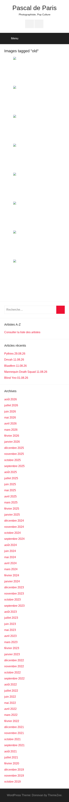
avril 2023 (10, 635)
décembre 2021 (14, 727)
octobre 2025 (12, 460)
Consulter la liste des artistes (22, 332)
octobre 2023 (12, 599)
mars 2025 (11, 502)
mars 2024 (11, 569)
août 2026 (10, 399)
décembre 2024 (14, 520)
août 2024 (10, 544)
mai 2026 (10, 417)
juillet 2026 (11, 405)
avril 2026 (10, 423)
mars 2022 (11, 714)
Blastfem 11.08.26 (15, 365)
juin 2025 (10, 484)
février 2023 (11, 648)
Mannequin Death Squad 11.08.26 (25, 371)
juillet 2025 (11, 478)
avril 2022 (10, 708)
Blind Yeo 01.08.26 (16, 377)
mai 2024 (10, 557)
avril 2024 (10, 563)
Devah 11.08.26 (14, 359)
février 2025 (11, 508)
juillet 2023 (11, 617)
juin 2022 (10, 696)
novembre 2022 (14, 666)
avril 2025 (10, 496)
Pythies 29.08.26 (14, 353)
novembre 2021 (14, 733)
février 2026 (11, 435)
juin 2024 (10, 551)
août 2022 (10, 684)
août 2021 (10, 751)
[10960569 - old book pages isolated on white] (34, 158)
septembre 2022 (14, 678)
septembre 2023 (14, 605)
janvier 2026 (12, 441)
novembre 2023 (14, 593)
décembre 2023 (14, 587)
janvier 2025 (12, 514)
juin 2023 (10, 623)
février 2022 (11, 721)
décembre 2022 (14, 660)
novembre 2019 (14, 775)
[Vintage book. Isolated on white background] (34, 187)
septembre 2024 (14, 538)
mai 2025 (10, 490)
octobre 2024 (12, 532)
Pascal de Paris (34, 7)
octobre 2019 (12, 781)
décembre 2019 (14, 769)
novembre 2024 (14, 526)
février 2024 (11, 575)
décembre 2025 (14, 447)
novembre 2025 (14, 453)
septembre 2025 (14, 466)
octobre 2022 (12, 672)
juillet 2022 (11, 690)
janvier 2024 (12, 581)
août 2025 (10, 472)
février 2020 (11, 763)
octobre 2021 (12, 739)
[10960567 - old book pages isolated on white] (34, 216)
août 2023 (10, 611)
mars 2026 (11, 429)
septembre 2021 (14, 745)
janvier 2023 (12, 654)
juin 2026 (10, 411)
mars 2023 (11, 642)
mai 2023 (10, 629)
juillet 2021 (11, 757)
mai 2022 (10, 702)
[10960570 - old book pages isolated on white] (34, 100)
